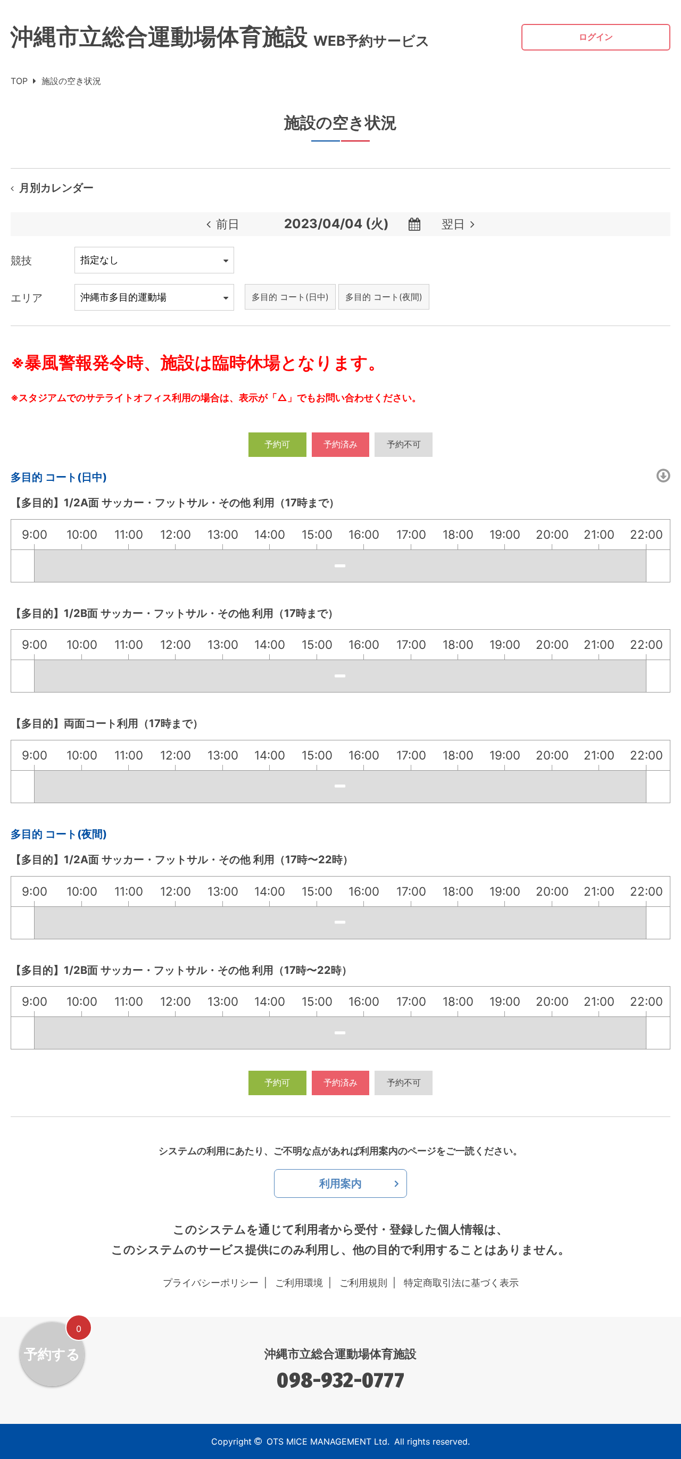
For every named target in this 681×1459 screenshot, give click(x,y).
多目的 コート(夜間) (383, 296)
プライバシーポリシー (211, 1282)
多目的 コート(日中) (290, 296)
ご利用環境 (299, 1282)
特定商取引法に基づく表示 (461, 1282)
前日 (227, 224)
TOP (19, 81)
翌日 (453, 224)
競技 (21, 260)
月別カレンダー (56, 187)
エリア (27, 297)
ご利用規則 (363, 1282)
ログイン (596, 36)
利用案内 (340, 1183)
